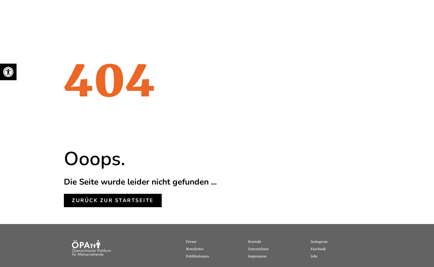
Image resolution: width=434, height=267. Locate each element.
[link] (8, 72)
